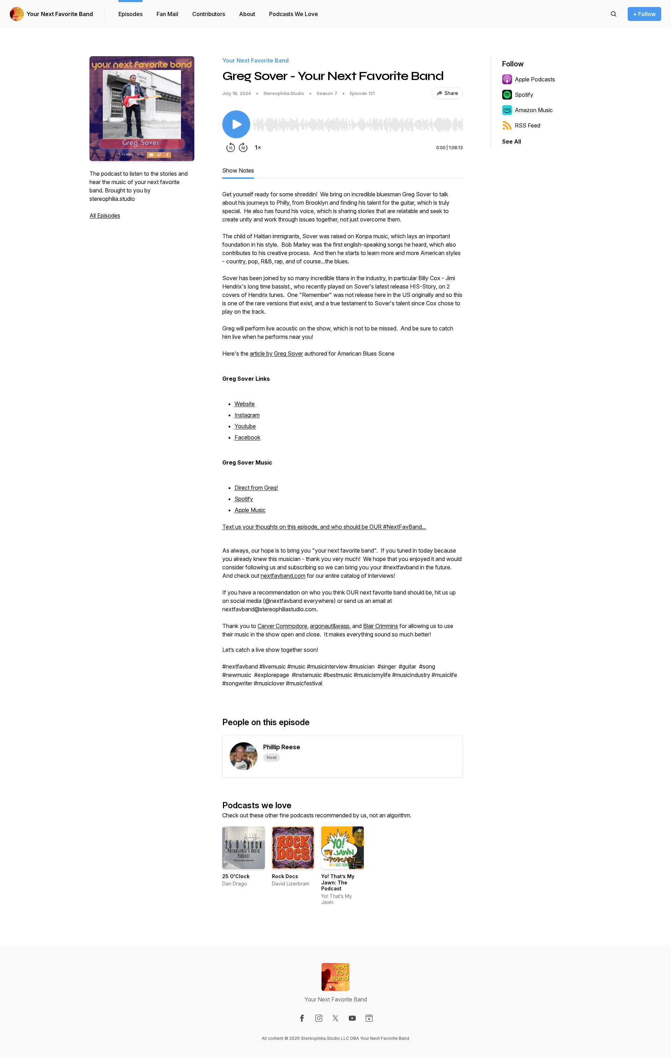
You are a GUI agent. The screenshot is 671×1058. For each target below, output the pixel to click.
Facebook (247, 437)
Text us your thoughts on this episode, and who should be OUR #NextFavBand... (324, 526)
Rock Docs (285, 876)
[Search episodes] (613, 14)
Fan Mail (167, 13)
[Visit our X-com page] (335, 1018)
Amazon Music (534, 110)
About (247, 13)
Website (245, 403)
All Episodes (104, 215)
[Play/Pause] (236, 124)
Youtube (245, 426)
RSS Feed (527, 125)
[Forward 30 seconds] (243, 147)
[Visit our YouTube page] (352, 1018)
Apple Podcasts (535, 79)
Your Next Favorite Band (60, 13)
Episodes (130, 13)
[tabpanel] (342, 442)
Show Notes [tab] (238, 170)
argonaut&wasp (329, 625)
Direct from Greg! (256, 487)
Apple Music (250, 509)
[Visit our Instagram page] (318, 1018)
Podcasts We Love (293, 13)
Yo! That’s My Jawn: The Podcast (337, 882)
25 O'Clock (236, 876)
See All (511, 141)
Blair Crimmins (380, 625)
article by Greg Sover (276, 353)
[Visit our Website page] (369, 1018)
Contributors (208, 13)
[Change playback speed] (258, 147)
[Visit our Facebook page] (301, 1018)
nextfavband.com (283, 575)
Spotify (244, 498)
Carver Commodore (282, 625)
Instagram (247, 414)
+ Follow (644, 13)
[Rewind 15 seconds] (231, 147)
